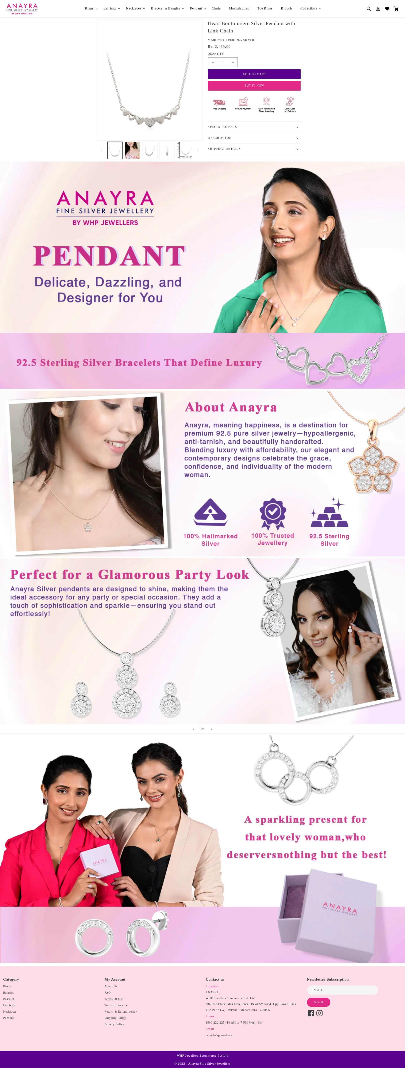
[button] (90, 8)
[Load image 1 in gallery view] (115, 150)
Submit (318, 1002)
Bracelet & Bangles (165, 8)
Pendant (196, 8)
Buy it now (254, 85)
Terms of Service (116, 1005)
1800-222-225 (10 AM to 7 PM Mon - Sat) (234, 1022)
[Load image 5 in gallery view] (184, 150)
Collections (308, 8)
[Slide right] (197, 150)
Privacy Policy (114, 1024)
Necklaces (133, 8)
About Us (110, 986)
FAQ (107, 992)
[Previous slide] (193, 728)
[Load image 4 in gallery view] (167, 150)
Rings (89, 8)
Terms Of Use (113, 999)
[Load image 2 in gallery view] (132, 150)
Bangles (8, 992)
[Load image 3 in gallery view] (149, 150)
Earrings (110, 8)
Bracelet (8, 999)
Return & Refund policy (120, 1011)
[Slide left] (101, 150)
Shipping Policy (115, 1018)
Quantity (216, 53)
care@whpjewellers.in (220, 1035)
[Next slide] (211, 728)
